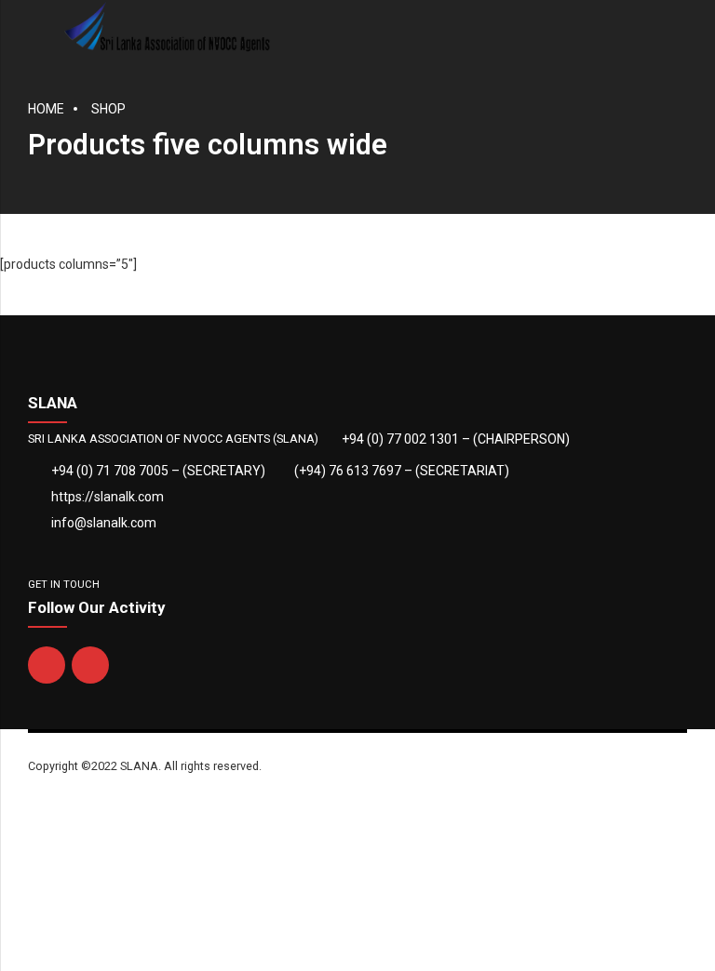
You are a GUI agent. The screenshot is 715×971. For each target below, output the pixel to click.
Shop (108, 108)
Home (46, 108)
